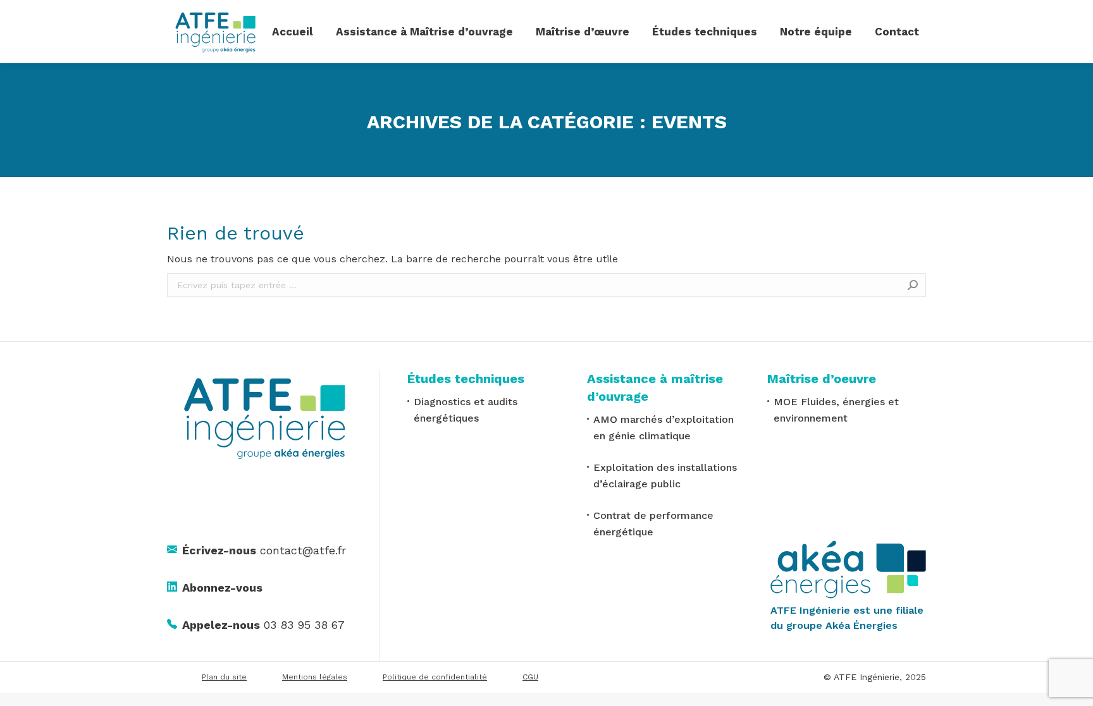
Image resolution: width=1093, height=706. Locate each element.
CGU (530, 677)
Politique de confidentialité (435, 677)
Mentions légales (314, 677)
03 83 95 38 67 (263, 624)
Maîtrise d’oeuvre (821, 378)
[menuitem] (292, 31)
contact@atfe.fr (264, 550)
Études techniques (465, 378)
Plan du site (224, 677)
